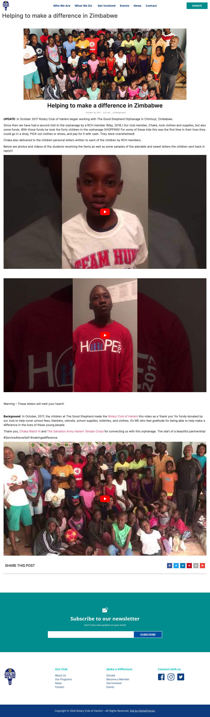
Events (124, 6)
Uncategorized (119, 112)
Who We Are (61, 6)
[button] (169, 565)
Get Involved (107, 6)
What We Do (83, 6)
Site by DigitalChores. (142, 710)
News (137, 6)
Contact (151, 6)
